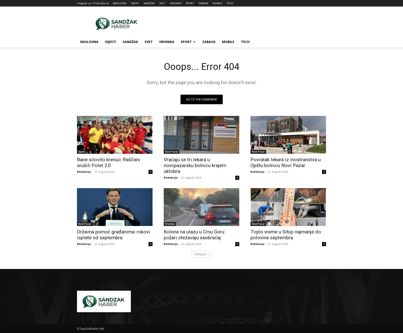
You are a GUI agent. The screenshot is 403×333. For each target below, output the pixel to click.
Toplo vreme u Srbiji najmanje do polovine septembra (285, 234)
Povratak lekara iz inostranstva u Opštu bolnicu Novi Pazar (285, 162)
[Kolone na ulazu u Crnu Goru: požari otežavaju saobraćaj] (201, 207)
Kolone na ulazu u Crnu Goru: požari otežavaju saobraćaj (194, 234)
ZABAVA (203, 3)
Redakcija (84, 171)
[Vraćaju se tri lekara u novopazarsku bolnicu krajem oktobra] (201, 135)
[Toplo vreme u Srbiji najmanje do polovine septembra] (288, 207)
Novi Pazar (171, 151)
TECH (230, 3)
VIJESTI (135, 3)
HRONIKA (175, 3)
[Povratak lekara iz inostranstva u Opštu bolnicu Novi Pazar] (288, 135)
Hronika (169, 224)
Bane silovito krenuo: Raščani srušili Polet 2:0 (108, 162)
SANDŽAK (149, 3)
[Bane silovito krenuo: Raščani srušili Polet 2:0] (115, 135)
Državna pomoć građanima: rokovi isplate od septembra (113, 234)
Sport (81, 151)
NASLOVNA (119, 3)
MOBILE (217, 3)
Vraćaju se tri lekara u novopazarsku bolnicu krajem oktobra (195, 165)
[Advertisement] (241, 23)
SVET (162, 3)
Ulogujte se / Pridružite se (93, 3)
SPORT (190, 3)
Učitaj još (200, 254)
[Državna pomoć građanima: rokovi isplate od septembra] (115, 207)
